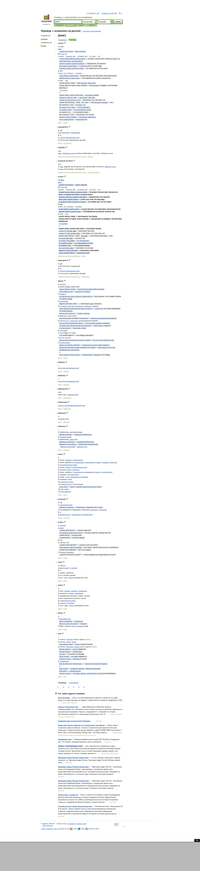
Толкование (62, 40)
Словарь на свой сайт (109, 13)
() (72, 63)
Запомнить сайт (94, 13)
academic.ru (46, 24)
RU (120, 13)
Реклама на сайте (81, 823)
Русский (43, 46)
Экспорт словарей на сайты (49, 828)
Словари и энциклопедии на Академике (73, 17)
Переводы (70, 25)
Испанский (44, 39)
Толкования (59, 25)
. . (74, 97)
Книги (81, 25)
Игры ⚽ (92, 25)
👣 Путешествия (48, 825)
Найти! (118, 22)
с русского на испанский (91, 31)
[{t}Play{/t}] (65, 43)
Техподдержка (71, 823)
